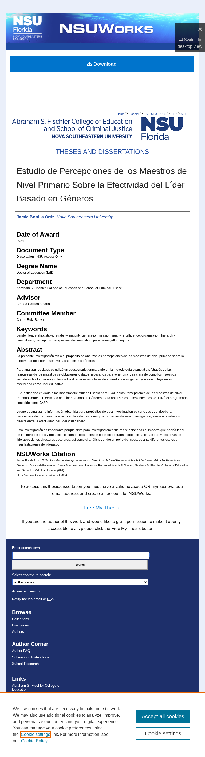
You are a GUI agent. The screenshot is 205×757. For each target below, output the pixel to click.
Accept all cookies (163, 716)
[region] (102, 724)
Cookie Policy (34, 741)
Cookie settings (35, 734)
